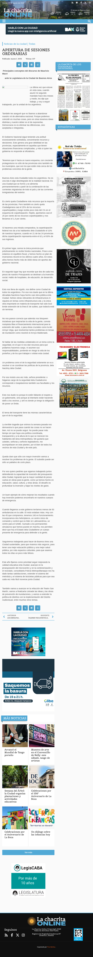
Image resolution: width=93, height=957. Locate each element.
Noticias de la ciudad (15, 43)
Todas (32, 43)
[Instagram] (90, 3)
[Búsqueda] (89, 21)
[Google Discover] (77, 3)
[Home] (46, 921)
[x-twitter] (85, 3)
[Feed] (72, 3)
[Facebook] (81, 3)
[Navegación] (4, 21)
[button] (19, 64)
